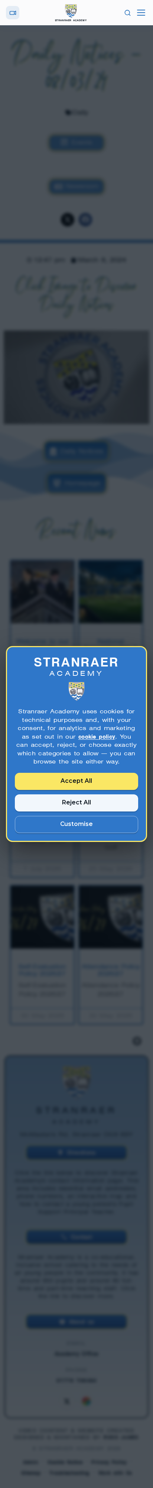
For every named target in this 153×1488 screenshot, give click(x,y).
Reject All (76, 802)
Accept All (76, 780)
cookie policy (96, 736)
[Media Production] (12, 12)
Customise (76, 823)
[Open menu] (141, 12)
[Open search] (127, 12)
